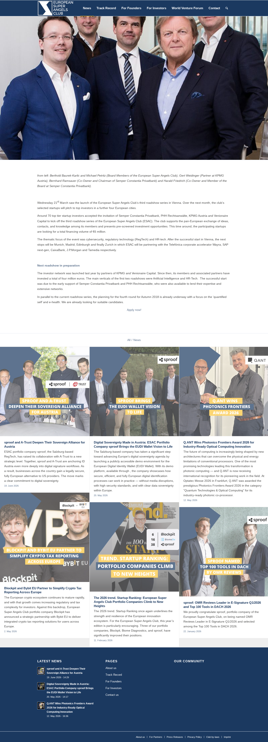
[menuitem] (87, 8)
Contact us (112, 694)
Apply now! (134, 309)
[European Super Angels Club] (55, 8)
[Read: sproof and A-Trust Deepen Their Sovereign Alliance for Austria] (41, 671)
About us (111, 668)
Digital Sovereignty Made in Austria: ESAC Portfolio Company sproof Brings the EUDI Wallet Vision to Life (70, 688)
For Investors (114, 688)
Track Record (114, 674)
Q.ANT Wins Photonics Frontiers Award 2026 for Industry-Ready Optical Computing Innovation (70, 707)
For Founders (114, 681)
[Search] (227, 8)
